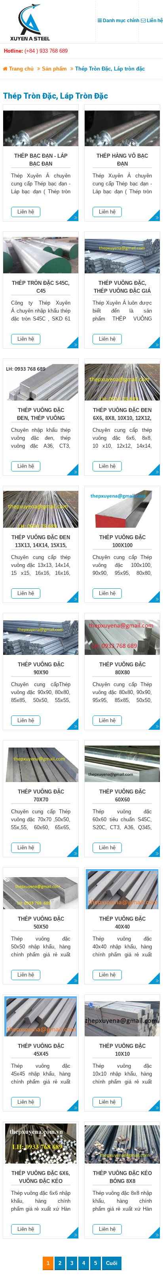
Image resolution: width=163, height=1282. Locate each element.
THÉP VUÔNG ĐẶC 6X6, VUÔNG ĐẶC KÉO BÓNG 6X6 (40, 1181)
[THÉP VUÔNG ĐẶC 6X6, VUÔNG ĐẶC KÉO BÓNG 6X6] (40, 1154)
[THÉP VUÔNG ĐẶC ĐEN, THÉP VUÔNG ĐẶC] (40, 391)
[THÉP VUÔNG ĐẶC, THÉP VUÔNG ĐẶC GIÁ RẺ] (122, 264)
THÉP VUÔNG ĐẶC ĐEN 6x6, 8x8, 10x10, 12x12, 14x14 (122, 418)
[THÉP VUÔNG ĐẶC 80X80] (122, 646)
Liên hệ (25, 212)
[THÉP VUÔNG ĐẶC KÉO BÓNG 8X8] (122, 1154)
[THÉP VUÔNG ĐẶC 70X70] (40, 773)
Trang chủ (21, 69)
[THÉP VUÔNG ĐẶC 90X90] (40, 646)
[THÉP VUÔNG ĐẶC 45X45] (40, 1027)
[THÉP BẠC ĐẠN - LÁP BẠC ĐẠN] (40, 137)
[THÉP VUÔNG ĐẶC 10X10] (122, 1027)
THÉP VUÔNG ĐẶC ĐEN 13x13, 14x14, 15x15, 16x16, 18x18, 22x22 (40, 545)
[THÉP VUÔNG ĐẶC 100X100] (122, 518)
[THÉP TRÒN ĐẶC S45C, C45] (40, 264)
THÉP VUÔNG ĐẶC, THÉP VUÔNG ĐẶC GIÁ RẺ (122, 291)
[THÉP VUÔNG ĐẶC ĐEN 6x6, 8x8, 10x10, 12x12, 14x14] (122, 391)
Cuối (112, 1263)
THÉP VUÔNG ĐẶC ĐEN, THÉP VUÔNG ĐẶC (41, 418)
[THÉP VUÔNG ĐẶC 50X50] (40, 900)
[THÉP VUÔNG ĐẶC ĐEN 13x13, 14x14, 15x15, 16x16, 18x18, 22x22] (40, 518)
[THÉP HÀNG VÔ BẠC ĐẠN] (122, 137)
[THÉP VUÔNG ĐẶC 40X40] (122, 900)
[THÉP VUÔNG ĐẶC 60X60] (122, 773)
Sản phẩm (54, 69)
